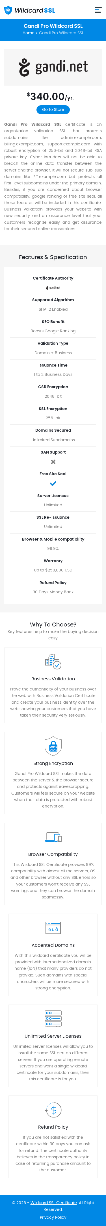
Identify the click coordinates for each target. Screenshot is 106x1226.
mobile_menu (98, 10)
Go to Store (53, 110)
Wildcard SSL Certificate (54, 1203)
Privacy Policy (53, 1218)
